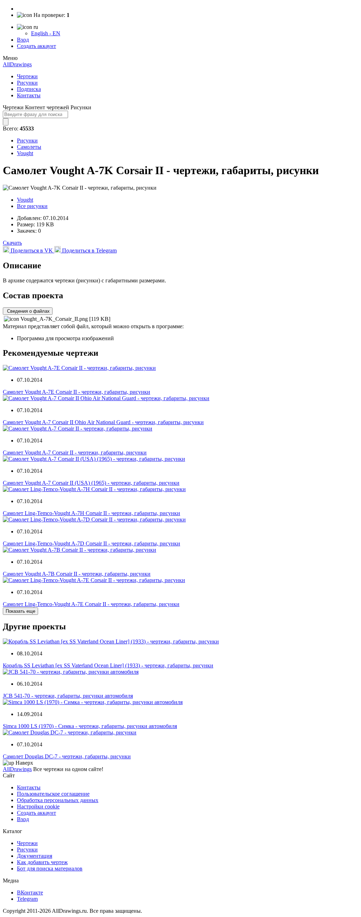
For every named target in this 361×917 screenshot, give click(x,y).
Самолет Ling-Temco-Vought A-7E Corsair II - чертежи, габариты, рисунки (91, 604)
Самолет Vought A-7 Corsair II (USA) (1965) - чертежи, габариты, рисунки (91, 483)
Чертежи (27, 76)
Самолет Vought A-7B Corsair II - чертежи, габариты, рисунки (77, 574)
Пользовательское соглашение (53, 794)
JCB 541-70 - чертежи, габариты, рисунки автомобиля (68, 696)
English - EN (45, 33)
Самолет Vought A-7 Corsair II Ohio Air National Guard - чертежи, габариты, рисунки (103, 422)
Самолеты (29, 147)
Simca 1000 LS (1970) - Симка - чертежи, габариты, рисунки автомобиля (90, 726)
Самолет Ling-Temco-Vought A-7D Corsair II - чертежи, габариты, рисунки (91, 543)
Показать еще (20, 611)
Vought (25, 153)
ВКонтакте (30, 892)
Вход (23, 40)
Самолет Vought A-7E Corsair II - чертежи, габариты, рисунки (76, 392)
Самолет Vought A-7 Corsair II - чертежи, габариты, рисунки (75, 453)
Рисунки (27, 83)
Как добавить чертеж (42, 862)
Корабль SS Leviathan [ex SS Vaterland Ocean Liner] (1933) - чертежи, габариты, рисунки (108, 665)
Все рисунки (32, 206)
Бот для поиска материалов (49, 869)
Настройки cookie (38, 806)
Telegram (27, 899)
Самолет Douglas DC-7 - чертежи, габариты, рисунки (67, 756)
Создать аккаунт (36, 46)
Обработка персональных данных (57, 800)
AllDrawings (17, 64)
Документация (34, 856)
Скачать (12, 243)
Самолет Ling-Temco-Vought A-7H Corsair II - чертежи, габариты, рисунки (91, 513)
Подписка (29, 89)
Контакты (29, 95)
